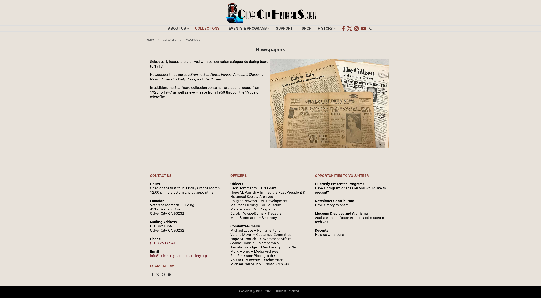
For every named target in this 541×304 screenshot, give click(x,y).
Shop (306, 28)
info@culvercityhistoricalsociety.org (178, 256)
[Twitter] (349, 28)
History (325, 28)
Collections (207, 28)
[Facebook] (343, 28)
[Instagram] (356, 28)
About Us (177, 28)
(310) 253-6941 (163, 243)
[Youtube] (363, 28)
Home (150, 39)
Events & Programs (248, 28)
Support (284, 28)
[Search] (371, 28)
